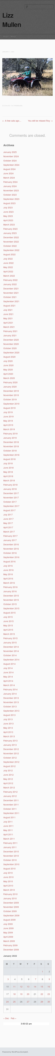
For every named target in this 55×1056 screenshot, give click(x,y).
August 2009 (9, 919)
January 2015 (10, 642)
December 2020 (11, 339)
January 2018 (10, 488)
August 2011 (9, 817)
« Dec (6, 1018)
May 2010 (8, 881)
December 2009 (11, 902)
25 (14, 1001)
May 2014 (8, 676)
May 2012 (8, 778)
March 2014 (9, 685)
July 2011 (8, 821)
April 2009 (8, 936)
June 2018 (8, 467)
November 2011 (11, 804)
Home (5, 36)
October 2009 (10, 911)
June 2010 (8, 877)
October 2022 (10, 245)
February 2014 (10, 689)
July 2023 (8, 207)
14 (35, 986)
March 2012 (9, 787)
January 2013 (10, 744)
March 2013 (9, 736)
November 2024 (11, 156)
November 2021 (11, 292)
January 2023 (10, 233)
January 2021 (10, 335)
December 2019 (11, 390)
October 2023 (10, 194)
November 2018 (11, 446)
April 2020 (8, 373)
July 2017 (8, 514)
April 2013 (8, 732)
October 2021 (10, 297)
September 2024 (11, 164)
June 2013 (8, 723)
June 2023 (8, 211)
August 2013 (9, 714)
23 (49, 994)
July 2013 (8, 719)
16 (49, 986)
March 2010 (9, 889)
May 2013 (8, 727)
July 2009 (8, 923)
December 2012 (11, 749)
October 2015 (10, 604)
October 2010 (10, 859)
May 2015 (8, 625)
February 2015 (10, 638)
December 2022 (11, 237)
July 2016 (8, 565)
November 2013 (11, 702)
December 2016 (11, 544)
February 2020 (10, 382)
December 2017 (11, 493)
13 (28, 986)
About (13, 36)
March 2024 (9, 177)
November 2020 (11, 343)
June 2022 (8, 262)
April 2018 (8, 476)
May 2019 (8, 420)
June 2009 (8, 928)
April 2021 (8, 322)
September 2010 (11, 864)
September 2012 (11, 761)
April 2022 (8, 271)
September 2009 (11, 915)
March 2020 (9, 378)
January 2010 (10, 898)
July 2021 (8, 309)
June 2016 (8, 569)
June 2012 (8, 774)
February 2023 (10, 228)
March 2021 (9, 326)
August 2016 (9, 561)
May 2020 (8, 369)
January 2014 (10, 693)
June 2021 (8, 314)
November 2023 (11, 190)
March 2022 (9, 275)
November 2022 (11, 241)
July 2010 (8, 872)
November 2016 (11, 548)
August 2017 (9, 510)
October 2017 (10, 501)
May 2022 (8, 267)
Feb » (13, 1018)
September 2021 (11, 301)
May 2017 (8, 523)
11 (14, 986)
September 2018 (11, 454)
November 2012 (11, 753)
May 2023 (8, 216)
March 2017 (9, 531)
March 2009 (9, 941)
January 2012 (10, 796)
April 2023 (8, 220)
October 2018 (10, 450)
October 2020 (10, 348)
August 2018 (9, 459)
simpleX (25, 1052)
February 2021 (10, 331)
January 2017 (10, 540)
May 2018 (8, 471)
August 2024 (9, 169)
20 (28, 994)
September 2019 (11, 403)
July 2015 (8, 616)
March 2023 (9, 224)
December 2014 (11, 646)
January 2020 (10, 386)
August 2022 (9, 254)
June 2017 (8, 518)
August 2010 (9, 868)
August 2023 (9, 203)
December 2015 (11, 595)
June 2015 (8, 621)
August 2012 (9, 766)
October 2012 (10, 757)
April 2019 (8, 424)
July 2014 (8, 668)
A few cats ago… (11, 120)
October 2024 (10, 160)
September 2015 (11, 608)
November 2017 (11, 497)
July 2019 (8, 412)
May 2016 (8, 574)
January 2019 (10, 437)
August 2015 (9, 612)
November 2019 (11, 395)
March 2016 (9, 582)
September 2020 (11, 352)
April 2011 (8, 834)
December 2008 (11, 949)
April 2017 (8, 527)
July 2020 (8, 361)
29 (42, 1001)
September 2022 (11, 250)
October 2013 (10, 706)
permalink (18, 105)
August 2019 (9, 407)
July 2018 (8, 463)
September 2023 (11, 198)
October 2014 (10, 655)
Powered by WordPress (11, 1052)
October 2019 (10, 399)
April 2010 (8, 885)
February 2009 (10, 945)
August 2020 (9, 356)
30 (49, 1001)
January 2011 (10, 847)
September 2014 (11, 659)
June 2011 (8, 825)
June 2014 (8, 672)
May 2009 (8, 932)
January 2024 (10, 186)
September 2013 (11, 710)
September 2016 (11, 557)
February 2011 (10, 842)
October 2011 (10, 808)
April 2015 (8, 629)
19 (21, 994)
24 (7, 1001)
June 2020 (8, 365)
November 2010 (11, 855)
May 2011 (8, 830)
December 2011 (11, 800)
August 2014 (9, 663)
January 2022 (10, 284)
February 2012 (10, 791)
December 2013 (11, 697)
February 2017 (10, 535)
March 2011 (9, 838)
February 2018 (10, 484)
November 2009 (11, 906)
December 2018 (11, 442)
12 (21, 986)
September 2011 (11, 813)
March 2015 (9, 633)
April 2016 (8, 578)
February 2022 (10, 279)
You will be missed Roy (40, 120)
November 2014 (11, 651)
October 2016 (10, 552)
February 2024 (10, 181)
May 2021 (8, 318)
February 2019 (10, 433)
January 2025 (10, 152)
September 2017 (11, 506)
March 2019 (9, 429)
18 (14, 994)
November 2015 (11, 599)
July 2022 (8, 258)
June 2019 (8, 416)
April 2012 (8, 783)
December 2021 (11, 288)
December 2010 (11, 851)
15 (42, 986)
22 (42, 994)
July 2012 (8, 770)
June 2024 (8, 173)
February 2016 (10, 587)
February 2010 (10, 894)
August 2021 (9, 305)
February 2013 (10, 740)
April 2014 (8, 680)
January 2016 (10, 591)
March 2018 (9, 480)
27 (28, 1001)
